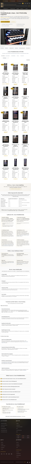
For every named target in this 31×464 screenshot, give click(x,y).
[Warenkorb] (29, 3)
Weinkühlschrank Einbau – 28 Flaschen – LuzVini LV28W (5, 73)
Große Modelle (13, 55)
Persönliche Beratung (19, 430)
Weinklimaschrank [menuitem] (12, 8)
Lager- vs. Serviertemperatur (20, 210)
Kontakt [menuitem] (26, 8)
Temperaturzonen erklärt (11, 210)
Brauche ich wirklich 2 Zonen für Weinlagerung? (9, 381)
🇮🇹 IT (18, 437)
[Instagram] (29, 462)
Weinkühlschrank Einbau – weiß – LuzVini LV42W (25, 73)
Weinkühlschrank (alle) (3, 423)
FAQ (17, 428)
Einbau (18, 55)
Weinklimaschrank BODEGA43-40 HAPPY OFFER (5, 121)
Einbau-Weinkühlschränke (5, 245)
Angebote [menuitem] (18, 8)
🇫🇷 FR (28, 437)
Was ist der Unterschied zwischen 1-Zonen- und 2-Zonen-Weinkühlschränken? (14, 378)
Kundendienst (2, 447)
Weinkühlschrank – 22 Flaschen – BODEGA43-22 (5, 97)
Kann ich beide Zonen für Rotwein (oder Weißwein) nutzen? (11, 391)
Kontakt (2, 449)
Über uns (17, 442)
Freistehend (22, 55)
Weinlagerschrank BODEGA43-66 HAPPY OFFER (25, 121)
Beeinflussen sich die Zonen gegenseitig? (8, 394)
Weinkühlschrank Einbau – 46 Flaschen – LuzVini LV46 (15, 97)
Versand (2, 442)
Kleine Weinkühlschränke (4, 430)
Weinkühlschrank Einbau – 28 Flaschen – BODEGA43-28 (15, 121)
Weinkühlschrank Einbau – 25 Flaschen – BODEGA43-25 (5, 145)
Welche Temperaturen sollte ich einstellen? (8, 389)
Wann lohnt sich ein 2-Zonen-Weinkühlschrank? (9, 399)
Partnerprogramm (18, 455)
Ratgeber (17, 423)
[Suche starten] (22, 3)
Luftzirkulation (24, 370)
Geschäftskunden (18, 453)
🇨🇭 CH (23, 437)
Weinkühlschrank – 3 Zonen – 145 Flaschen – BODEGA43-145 (25, 168)
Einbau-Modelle (3, 426)
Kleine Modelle (8, 55)
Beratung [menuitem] (22, 8)
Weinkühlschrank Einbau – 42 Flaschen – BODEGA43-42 (5, 168)
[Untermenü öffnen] (8, 8)
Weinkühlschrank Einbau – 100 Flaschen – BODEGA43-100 (15, 168)
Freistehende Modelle (3, 428)
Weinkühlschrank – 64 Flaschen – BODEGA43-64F (25, 145)
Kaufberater (13, 21)
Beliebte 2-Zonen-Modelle (5, 21)
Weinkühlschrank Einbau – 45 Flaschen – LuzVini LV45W (15, 73)
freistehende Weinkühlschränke (8, 244)
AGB (17, 447)
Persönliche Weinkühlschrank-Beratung (15, 416)
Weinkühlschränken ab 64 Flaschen (21, 263)
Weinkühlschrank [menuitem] (6, 8)
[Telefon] (25, 3)
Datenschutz (17, 445)
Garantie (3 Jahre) (3, 445)
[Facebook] (27, 462)
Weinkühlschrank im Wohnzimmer (7, 362)
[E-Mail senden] (27, 3)
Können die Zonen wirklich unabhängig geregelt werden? (11, 386)
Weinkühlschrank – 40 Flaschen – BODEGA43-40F (15, 145)
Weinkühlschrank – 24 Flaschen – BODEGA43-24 (25, 97)
